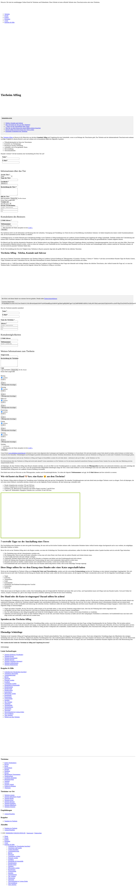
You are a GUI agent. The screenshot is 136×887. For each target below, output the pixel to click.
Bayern (6, 764)
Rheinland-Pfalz (9, 779)
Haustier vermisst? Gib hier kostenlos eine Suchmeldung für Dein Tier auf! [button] (22, 154)
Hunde (6, 16)
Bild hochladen (5, 198)
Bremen (6, 769)
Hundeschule (8, 688)
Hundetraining (8, 687)
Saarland (7, 781)
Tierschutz (7, 710)
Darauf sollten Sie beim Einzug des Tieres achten (19, 129)
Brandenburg (8, 768)
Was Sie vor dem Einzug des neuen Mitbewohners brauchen (23, 128)
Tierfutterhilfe (8, 705)
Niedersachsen (8, 776)
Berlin (6, 766)
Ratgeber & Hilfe (9, 22)
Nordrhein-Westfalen (10, 778)
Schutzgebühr (8, 698)
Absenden (4, 229)
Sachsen (6, 783)
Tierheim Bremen (9, 802)
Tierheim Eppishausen (10, 658)
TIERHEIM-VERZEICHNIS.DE (15, 833)
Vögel (6, 21)
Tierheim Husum (9, 659)
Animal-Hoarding (9, 814)
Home (6, 836)
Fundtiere (7, 682)
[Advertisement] (56, 52)
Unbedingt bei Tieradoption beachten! (15, 672)
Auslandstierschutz (9, 675)
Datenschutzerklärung (50, 298)
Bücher (6, 677)
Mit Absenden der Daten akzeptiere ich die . (18, 228)
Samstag (3, 433)
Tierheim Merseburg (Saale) (12, 797)
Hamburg (7, 771)
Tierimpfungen (8, 707)
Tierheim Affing (8, 137)
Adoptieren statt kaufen (11, 673)
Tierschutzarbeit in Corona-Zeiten (14, 712)
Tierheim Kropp (9, 656)
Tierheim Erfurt (8, 800)
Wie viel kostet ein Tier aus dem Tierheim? (17, 124)
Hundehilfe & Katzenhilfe (12, 685)
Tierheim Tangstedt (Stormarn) (13, 661)
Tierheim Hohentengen (11, 664)
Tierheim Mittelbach (10, 805)
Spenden (7, 700)
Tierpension (7, 708)
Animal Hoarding (13, 849)
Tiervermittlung (8, 713)
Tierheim (7, 14)
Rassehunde (7, 695)
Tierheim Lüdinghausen (11, 663)
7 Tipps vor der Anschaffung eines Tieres (17, 126)
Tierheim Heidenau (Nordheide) (13, 654)
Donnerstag (4, 410)
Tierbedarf (7, 703)
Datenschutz (38, 833)
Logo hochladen (6, 370)
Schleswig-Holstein (10, 786)
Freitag (3, 421)
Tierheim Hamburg (10, 803)
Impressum (30, 833)
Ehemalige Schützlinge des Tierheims (16, 131)
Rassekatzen (8, 697)
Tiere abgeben (8, 715)
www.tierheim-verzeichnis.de (17, 453)
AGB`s (30, 228)
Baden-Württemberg (10, 763)
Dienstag (3, 387)
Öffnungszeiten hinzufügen (8, 384)
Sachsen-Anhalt (9, 784)
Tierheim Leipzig (9, 795)
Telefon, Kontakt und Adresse (14, 123)
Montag (3, 376)
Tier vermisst (12, 876)
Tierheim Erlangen (9, 807)
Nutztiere (11, 866)
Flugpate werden (9, 680)
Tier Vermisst (8, 702)
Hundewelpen (8, 690)
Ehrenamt (7, 678)
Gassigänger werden (10, 683)
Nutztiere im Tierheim (10, 821)
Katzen (6, 17)
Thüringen (7, 788)
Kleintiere (7, 19)
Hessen (6, 773)
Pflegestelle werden (10, 693)
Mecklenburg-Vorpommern (12, 774)
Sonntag (3, 444)
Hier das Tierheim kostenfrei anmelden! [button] (12, 308)
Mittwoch (3, 398)
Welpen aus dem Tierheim (12, 717)
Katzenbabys (8, 692)
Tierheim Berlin (9, 798)
